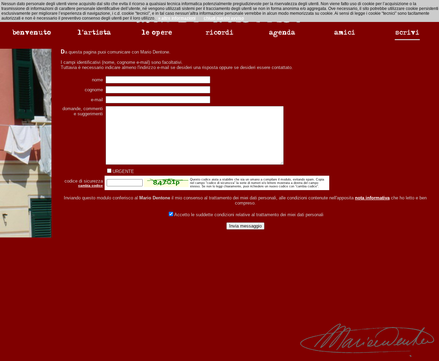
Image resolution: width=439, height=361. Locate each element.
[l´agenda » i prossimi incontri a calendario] (282, 36)
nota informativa (372, 197)
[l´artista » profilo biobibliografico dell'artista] (94, 36)
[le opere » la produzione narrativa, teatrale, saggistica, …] (157, 36)
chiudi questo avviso (224, 18)
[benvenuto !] (31, 36)
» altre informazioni (176, 18)
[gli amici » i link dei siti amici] (345, 36)
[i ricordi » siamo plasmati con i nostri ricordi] (219, 36)
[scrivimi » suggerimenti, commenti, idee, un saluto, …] (407, 36)
